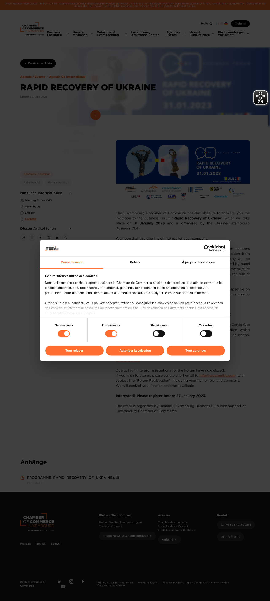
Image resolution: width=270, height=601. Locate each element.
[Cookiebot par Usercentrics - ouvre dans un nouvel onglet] (206, 248)
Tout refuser (74, 350)
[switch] (111, 333)
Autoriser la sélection (135, 350)
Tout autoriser (195, 350)
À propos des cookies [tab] (198, 262)
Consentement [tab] (71, 262)
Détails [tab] (135, 262)
